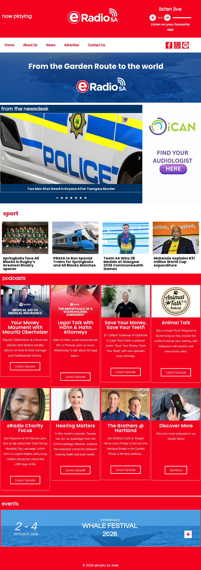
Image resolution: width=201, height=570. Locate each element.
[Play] (152, 17)
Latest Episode (126, 372)
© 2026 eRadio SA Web (100, 565)
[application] (170, 17)
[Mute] (167, 17)
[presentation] (3, 158)
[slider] (182, 17)
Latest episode (25, 366)
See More (176, 470)
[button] (57, 198)
